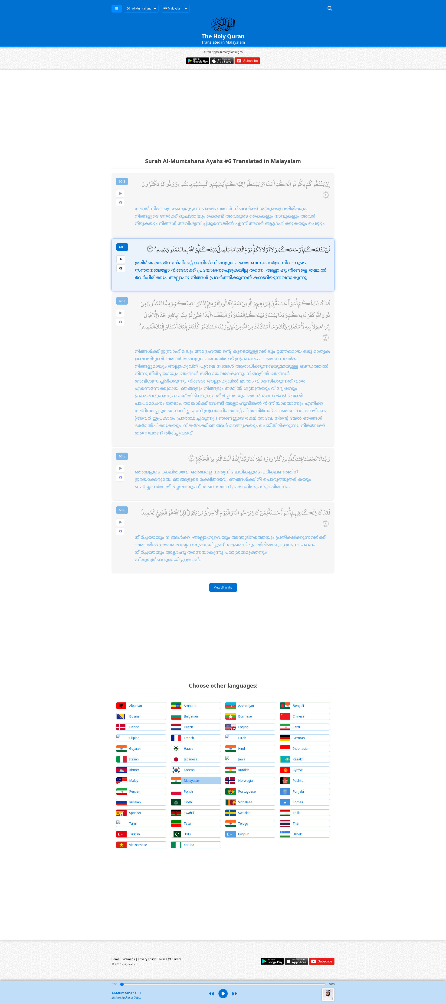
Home (115, 959)
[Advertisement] (223, 109)
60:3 (122, 247)
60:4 (122, 301)
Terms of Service (170, 959)
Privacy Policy (147, 959)
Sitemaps (128, 959)
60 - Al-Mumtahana (139, 8)
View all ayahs (223, 587)
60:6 (122, 510)
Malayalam (174, 8)
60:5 (122, 456)
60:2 (122, 181)
